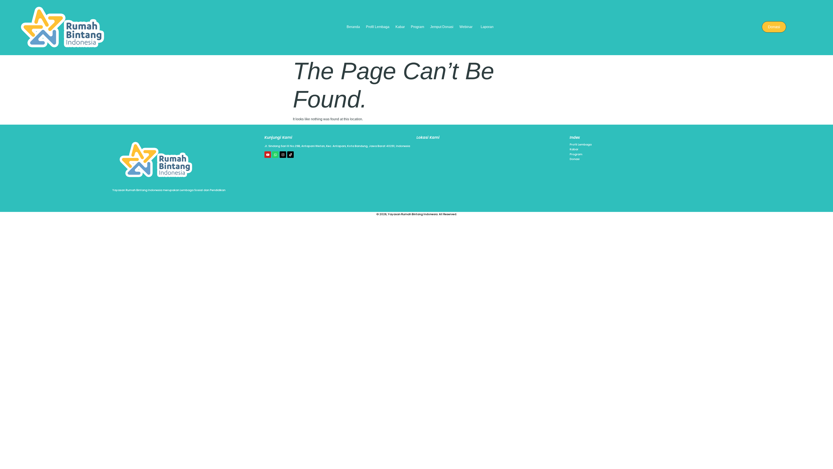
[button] (467, 27)
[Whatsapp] (275, 154)
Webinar (465, 27)
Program (417, 27)
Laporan (487, 27)
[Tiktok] (290, 154)
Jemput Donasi (441, 27)
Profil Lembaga (377, 27)
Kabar (400, 27)
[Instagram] (283, 154)
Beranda (353, 27)
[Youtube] (267, 154)
